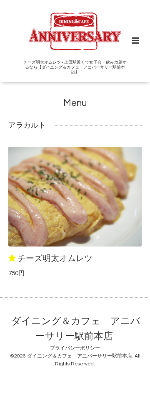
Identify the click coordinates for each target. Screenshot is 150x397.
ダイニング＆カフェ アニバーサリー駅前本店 (75, 329)
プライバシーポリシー (75, 348)
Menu (75, 103)
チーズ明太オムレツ (55, 258)
